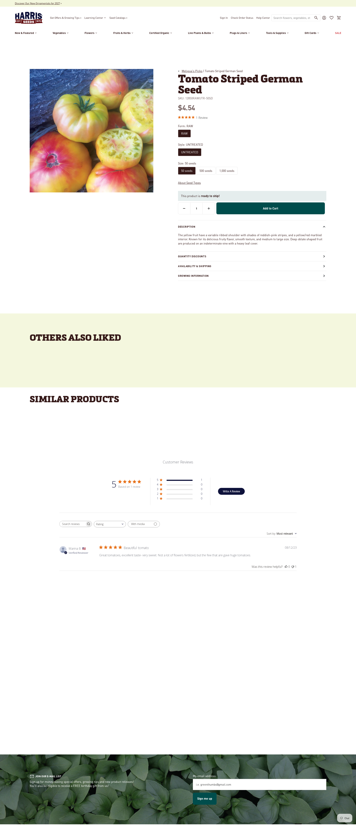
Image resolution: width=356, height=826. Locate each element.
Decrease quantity (184, 208)
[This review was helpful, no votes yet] (286, 567)
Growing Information (193, 275)
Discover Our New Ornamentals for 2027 (37, 3)
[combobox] (292, 18)
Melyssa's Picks (192, 71)
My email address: (205, 776)
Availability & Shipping (194, 266)
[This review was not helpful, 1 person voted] (292, 567)
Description (186, 226)
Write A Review (231, 491)
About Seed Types (189, 183)
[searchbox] (72, 524)
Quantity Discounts (192, 256)
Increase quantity (208, 208)
